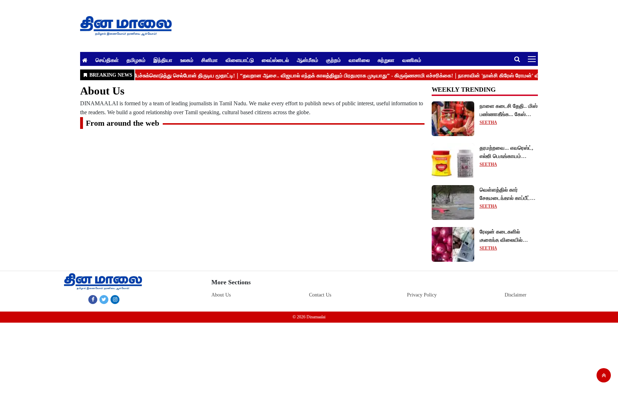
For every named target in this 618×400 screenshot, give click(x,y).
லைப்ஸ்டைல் (275, 59)
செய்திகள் (107, 59)
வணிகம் (411, 59)
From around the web (122, 123)
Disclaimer (515, 295)
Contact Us (320, 295)
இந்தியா (162, 59)
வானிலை (359, 59)
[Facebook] (92, 299)
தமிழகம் (136, 59)
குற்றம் (333, 59)
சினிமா (209, 59)
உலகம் (186, 59)
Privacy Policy (422, 295)
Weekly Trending (464, 89)
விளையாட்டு (240, 59)
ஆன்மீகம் (307, 59)
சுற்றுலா (386, 59)
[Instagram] (115, 299)
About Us (221, 295)
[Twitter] (103, 299)
